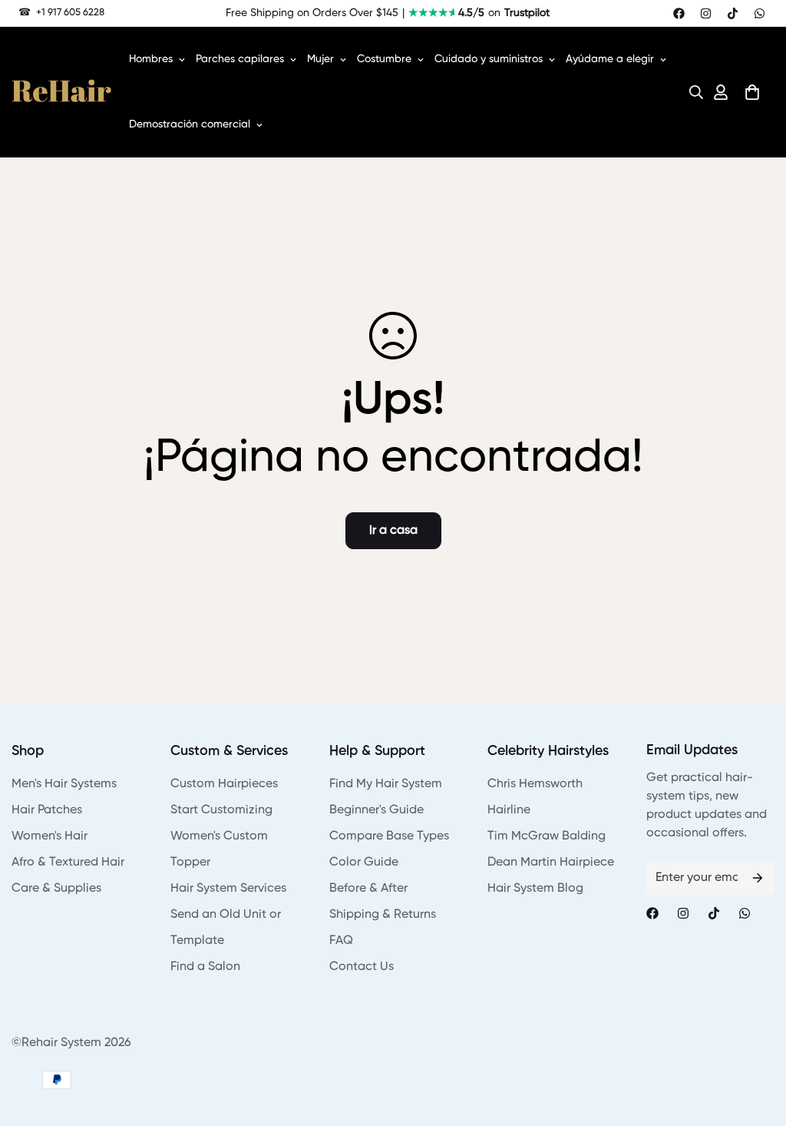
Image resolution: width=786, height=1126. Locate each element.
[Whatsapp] (759, 13)
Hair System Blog (535, 889)
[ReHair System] (61, 92)
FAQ (341, 941)
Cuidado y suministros (488, 59)
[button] (691, 92)
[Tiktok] (733, 13)
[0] (752, 92)
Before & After (368, 889)
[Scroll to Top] (756, 1042)
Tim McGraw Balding (546, 836)
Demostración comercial (189, 124)
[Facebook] (679, 13)
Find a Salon (205, 967)
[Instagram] (706, 13)
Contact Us (361, 967)
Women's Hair (50, 836)
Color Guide (363, 862)
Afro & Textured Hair (68, 862)
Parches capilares (240, 59)
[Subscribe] (757, 878)
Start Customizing (221, 810)
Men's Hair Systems (64, 784)
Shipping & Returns (382, 915)
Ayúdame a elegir (610, 59)
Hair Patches (47, 810)
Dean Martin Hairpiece (550, 862)
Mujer (320, 59)
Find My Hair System (385, 784)
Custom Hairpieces (224, 784)
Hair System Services (228, 889)
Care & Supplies (56, 889)
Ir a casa (393, 531)
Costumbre (384, 59)
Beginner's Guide (376, 810)
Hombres (151, 59)
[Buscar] (691, 92)
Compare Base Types (389, 836)
